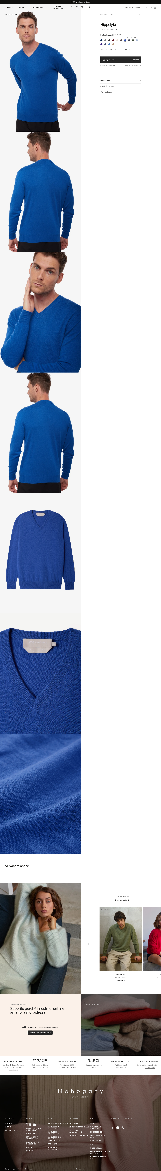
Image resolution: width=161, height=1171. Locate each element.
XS (102, 50)
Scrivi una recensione (40, 1032)
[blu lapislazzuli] (125, 40)
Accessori (37, 7)
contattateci (150, 1067)
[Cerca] (144, 7)
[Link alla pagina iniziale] (80, 7)
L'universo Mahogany (131, 7)
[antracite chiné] (109, 40)
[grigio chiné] (105, 40)
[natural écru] (117, 40)
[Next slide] (153, 944)
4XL (136, 50)
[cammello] (113, 44)
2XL (125, 50)
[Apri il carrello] (155, 7)
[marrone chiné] (121, 40)
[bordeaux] (113, 40)
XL (121, 50)
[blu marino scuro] (101, 40)
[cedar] (133, 40)
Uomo (22, 7)
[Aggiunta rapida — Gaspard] (138, 967)
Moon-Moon (28, 1169)
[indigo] (105, 44)
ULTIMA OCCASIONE (57, 7)
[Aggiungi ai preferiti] (140, 14)
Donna (9, 7)
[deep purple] (101, 44)
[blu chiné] (109, 44)
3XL (130, 50)
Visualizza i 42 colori (134, 37)
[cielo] (137, 40)
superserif (15, 1169)
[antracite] (129, 40)
